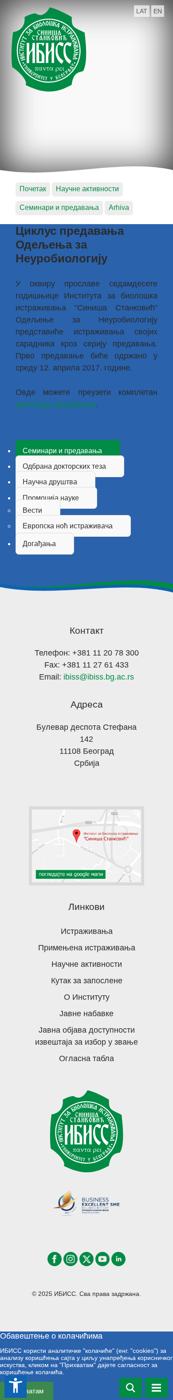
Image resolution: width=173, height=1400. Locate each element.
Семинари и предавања (62, 451)
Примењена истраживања (86, 947)
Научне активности (86, 964)
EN (157, 11)
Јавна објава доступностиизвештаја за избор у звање (86, 1036)
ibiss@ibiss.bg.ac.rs (98, 676)
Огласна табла (86, 1058)
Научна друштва (50, 482)
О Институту (87, 997)
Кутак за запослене (86, 980)
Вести (32, 510)
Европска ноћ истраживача (68, 526)
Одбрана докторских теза (64, 466)
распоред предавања (56, 404)
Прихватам (26, 1391)
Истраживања (87, 931)
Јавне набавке (86, 1013)
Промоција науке (51, 498)
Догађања (39, 543)
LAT (141, 11)
